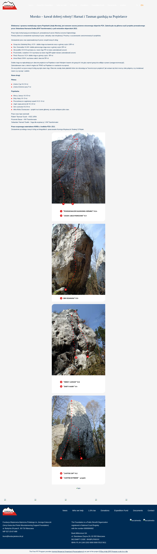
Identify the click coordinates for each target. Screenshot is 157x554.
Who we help (62, 5)
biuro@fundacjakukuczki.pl (13, 536)
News (31, 5)
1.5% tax (73, 5)
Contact (123, 5)
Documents (112, 5)
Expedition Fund (98, 5)
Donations (84, 5)
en (142, 5)
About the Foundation (45, 5)
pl (137, 5)
